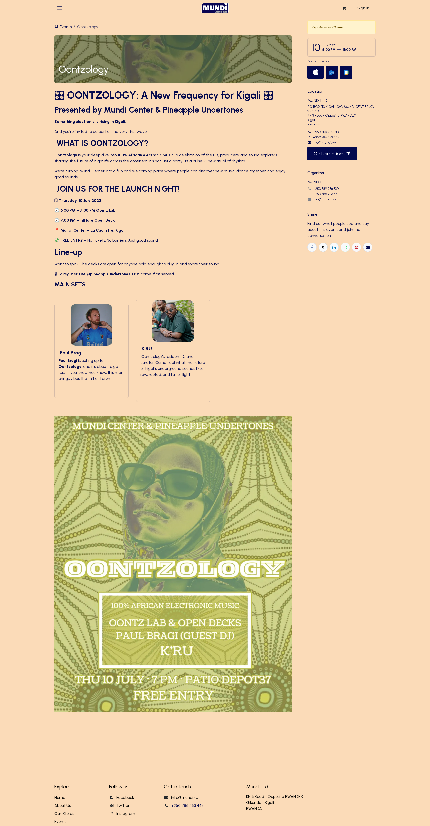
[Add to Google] (346, 72)
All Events (63, 26)
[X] (323, 247)
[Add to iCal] (315, 72)
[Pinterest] (356, 247)
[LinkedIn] (334, 247)
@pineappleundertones (108, 274)
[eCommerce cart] (344, 8)
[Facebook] (312, 247)
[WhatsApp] (345, 247)
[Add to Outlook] (332, 72)
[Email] (367, 247)
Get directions (330, 154)
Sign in (363, 8)
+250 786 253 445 (187, 805)
